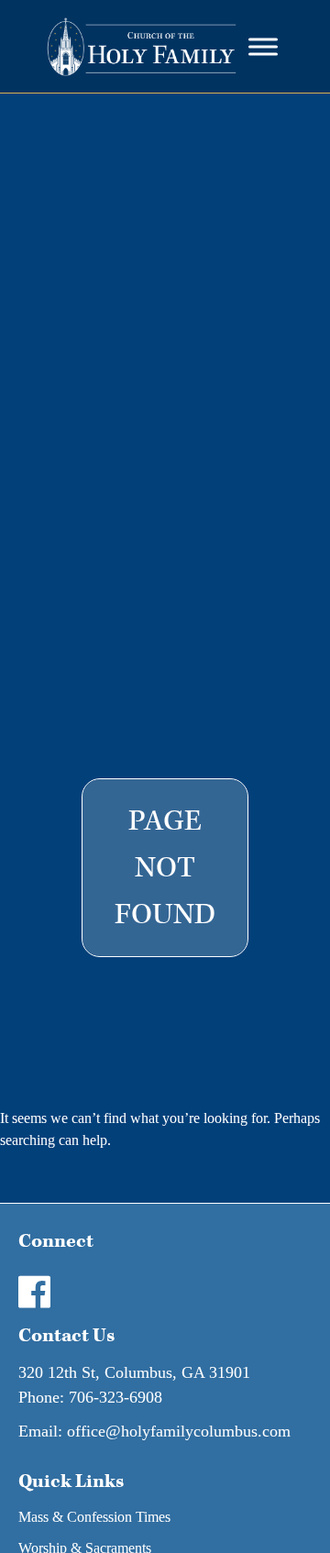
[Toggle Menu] (263, 46)
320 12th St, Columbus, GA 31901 (134, 1372)
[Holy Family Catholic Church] (141, 47)
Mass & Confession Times (94, 1517)
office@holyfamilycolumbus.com (179, 1431)
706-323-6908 (115, 1397)
